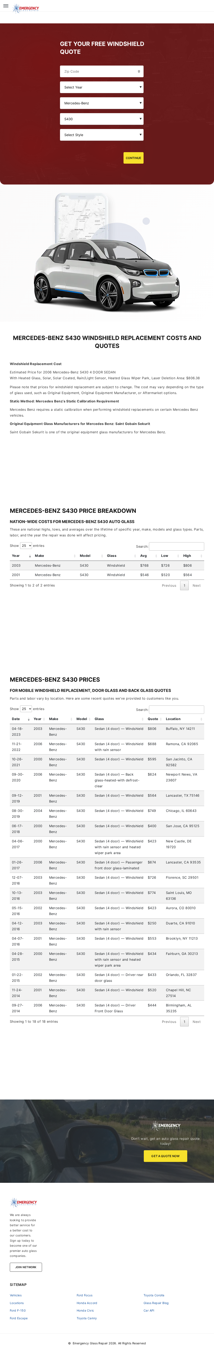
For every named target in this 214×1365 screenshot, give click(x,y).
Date (16, 719)
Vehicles (16, 1295)
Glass (111, 556)
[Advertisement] (107, 464)
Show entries (27, 545)
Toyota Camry (87, 1318)
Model (85, 556)
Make (39, 556)
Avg (143, 556)
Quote (153, 719)
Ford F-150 (18, 1310)
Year (16, 556)
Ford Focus (84, 1295)
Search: (142, 546)
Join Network (26, 1267)
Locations (17, 1303)
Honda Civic (85, 1310)
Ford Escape (19, 1318)
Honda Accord (87, 1303)
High (187, 556)
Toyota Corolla (154, 1295)
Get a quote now (165, 1156)
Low (164, 556)
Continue (133, 158)
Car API (149, 1310)
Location (173, 719)
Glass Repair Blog (156, 1303)
